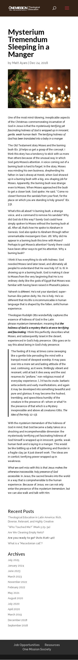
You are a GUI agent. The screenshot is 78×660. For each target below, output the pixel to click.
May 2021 (13, 593)
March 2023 (15, 576)
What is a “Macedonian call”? (25, 543)
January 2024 (16, 565)
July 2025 (13, 560)
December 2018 (17, 620)
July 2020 (14, 603)
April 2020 (14, 609)
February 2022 (16, 587)
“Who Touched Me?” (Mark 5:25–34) (29, 527)
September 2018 (18, 625)
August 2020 (15, 598)
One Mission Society (36, 649)
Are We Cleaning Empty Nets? (26, 532)
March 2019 (15, 614)
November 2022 (17, 582)
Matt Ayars (19, 63)
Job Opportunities (27, 645)
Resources (52, 645)
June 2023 (14, 571)
